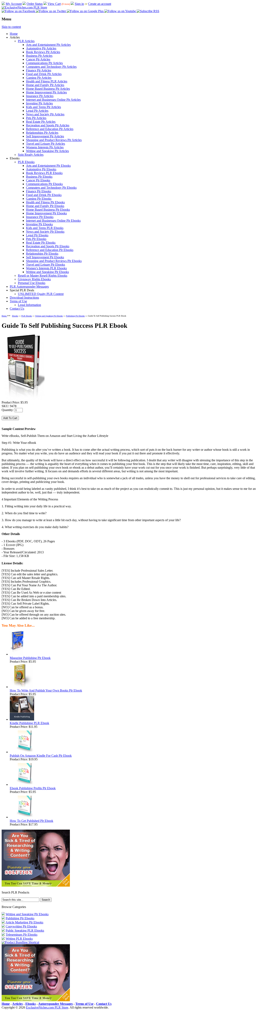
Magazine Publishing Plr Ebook (30, 658)
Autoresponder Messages (55, 1004)
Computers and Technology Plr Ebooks (51, 187)
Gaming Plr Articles (38, 77)
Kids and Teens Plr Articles (43, 107)
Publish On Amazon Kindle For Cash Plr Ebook (41, 755)
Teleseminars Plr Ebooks (21, 934)
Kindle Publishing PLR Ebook (29, 723)
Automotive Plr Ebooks (41, 169)
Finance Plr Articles (38, 70)
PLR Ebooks (26, 162)
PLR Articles (26, 41)
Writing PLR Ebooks (19, 938)
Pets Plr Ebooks (36, 239)
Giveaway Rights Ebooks (34, 279)
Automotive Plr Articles (41, 48)
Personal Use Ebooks (31, 283)
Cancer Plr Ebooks (38, 180)
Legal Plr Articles (37, 110)
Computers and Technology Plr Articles (51, 66)
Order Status (35, 3)
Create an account (99, 3)
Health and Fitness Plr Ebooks (45, 202)
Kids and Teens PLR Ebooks (44, 228)
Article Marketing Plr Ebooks (24, 922)
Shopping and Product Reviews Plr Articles (54, 140)
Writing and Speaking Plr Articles (47, 151)
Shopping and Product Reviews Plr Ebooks (54, 261)
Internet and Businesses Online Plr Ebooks (53, 220)
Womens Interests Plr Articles (45, 147)
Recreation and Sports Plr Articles (47, 125)
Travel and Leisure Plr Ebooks (45, 264)
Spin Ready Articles (30, 154)
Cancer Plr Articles (38, 59)
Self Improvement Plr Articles (45, 136)
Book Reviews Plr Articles (43, 52)
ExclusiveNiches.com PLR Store (47, 1007)
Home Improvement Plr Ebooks (46, 213)
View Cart (54, 3)
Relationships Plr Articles (42, 132)
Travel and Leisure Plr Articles (45, 143)
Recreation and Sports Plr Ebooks (47, 246)
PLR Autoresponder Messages (29, 286)
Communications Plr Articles (44, 63)
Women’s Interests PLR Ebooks (46, 268)
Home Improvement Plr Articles (46, 92)
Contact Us (17, 308)
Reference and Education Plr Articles (49, 129)
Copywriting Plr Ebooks (21, 926)
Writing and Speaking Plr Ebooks (47, 272)
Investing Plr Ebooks (39, 224)
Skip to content (11, 27)
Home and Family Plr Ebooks (45, 206)
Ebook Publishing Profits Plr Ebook (33, 788)
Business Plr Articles (39, 55)
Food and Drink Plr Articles (44, 74)
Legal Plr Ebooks (37, 235)
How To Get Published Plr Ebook (31, 820)
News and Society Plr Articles (45, 114)
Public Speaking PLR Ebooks (25, 930)
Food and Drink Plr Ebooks (44, 195)
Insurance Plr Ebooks (39, 217)
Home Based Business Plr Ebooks (48, 209)
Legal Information (29, 305)
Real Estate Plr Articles (40, 121)
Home (14, 33)
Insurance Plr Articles (39, 96)
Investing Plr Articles (39, 103)
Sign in (79, 3)
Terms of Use (18, 301)
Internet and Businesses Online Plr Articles (53, 99)
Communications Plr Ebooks (44, 184)
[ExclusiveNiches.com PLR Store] (24, 7)
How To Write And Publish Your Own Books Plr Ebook (46, 690)
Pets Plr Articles (36, 118)
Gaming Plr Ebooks (38, 198)
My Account (14, 3)
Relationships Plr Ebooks (42, 253)
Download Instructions (24, 297)
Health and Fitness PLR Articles (46, 81)
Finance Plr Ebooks (38, 191)
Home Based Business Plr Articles (48, 88)
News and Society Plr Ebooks (45, 231)
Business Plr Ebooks (39, 176)
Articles (17, 1004)
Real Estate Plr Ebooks (40, 242)
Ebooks (15, 316)
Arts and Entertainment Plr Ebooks (48, 165)
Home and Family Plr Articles (45, 85)
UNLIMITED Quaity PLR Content (41, 294)
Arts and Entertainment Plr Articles (48, 44)
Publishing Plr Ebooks (75, 316)
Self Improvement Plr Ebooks (45, 257)
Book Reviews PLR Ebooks (44, 173)
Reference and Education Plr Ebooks (49, 250)
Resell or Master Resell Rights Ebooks (42, 275)
